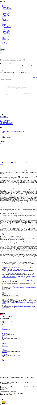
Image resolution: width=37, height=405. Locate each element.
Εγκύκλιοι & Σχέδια (7, 17)
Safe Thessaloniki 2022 (7, 8)
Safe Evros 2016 (6, 13)
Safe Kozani (5, 120)
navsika (11, 394)
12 (2, 235)
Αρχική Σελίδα (4, 4)
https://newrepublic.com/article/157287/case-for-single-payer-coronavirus (24, 287)
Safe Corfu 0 (4, 121)
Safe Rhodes (4, 117)
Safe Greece (4, 5)
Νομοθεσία (6, 35)
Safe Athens (4, 119)
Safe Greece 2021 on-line (8, 9)
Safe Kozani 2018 (7, 11)
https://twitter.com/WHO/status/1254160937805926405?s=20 (11, 273)
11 (2, 233)
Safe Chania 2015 (7, 14)
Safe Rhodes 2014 (7, 15)
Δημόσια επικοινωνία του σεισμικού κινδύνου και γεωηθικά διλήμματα (13, 131)
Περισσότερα (34, 77)
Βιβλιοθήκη (4, 16)
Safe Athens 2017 (7, 12)
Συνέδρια (3, 6)
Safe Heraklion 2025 (5, 20)
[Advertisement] (18, 106)
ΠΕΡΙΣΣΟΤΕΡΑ (4, 322)
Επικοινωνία (4, 19)
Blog (3, 18)
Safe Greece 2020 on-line (8, 28)
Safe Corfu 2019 (6, 29)
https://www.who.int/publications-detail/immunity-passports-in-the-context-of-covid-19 (15, 270)
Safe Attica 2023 (6, 7)
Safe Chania (4, 118)
